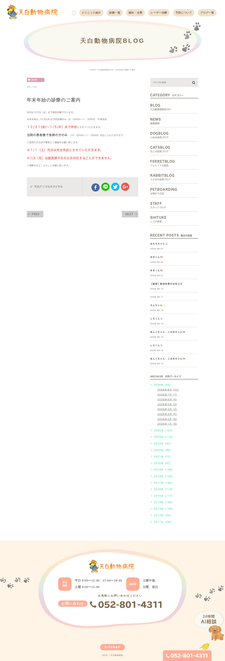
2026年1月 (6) (167, 424)
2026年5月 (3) (167, 404)
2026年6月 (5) (167, 399)
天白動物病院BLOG (105, 70)
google (125, 187)
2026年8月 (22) (168, 390)
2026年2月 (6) (167, 419)
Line (105, 187)
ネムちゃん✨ (158, 305)
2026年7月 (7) (167, 395)
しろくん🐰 (156, 319)
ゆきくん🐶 (156, 257)
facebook (95, 187)
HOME (93, 70)
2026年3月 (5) (167, 414)
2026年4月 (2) (167, 409)
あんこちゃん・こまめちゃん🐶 (168, 332)
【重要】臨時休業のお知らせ (166, 284)
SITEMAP (112, 647)
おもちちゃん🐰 (159, 244)
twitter (115, 187)
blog (34, 80)
